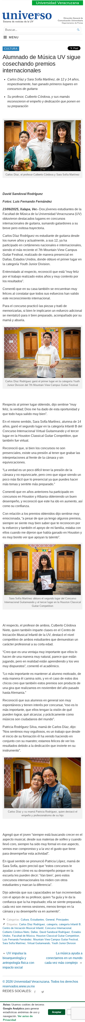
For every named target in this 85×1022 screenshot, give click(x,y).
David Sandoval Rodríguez (55, 932)
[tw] (42, 991)
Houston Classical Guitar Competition (57, 935)
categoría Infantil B (70, 924)
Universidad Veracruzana (57, 3)
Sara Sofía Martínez (14, 943)
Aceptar (56, 1012)
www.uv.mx (27, 986)
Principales (62, 919)
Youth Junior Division (64, 943)
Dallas (34, 932)
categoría (52, 924)
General (50, 919)
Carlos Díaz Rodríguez (32, 924)
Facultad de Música (23, 935)
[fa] (34, 991)
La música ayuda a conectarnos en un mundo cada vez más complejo (63, 958)
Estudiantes (37, 919)
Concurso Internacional (58, 928)
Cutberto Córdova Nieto (16, 932)
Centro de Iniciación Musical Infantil (23, 928)
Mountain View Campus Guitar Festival (55, 939)
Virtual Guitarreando (38, 943)
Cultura (11, 48)
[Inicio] (27, 21)
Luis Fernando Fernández (17, 939)
